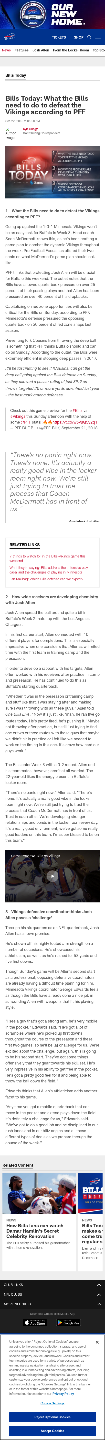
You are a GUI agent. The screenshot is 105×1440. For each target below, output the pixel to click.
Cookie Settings (52, 1403)
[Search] (89, 37)
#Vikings (17, 416)
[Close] (97, 1342)
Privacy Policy (63, 1394)
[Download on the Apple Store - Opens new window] (35, 1323)
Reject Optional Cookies (52, 1417)
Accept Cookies (52, 1431)
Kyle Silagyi (30, 129)
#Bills (78, 410)
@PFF (26, 422)
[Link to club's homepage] (10, 35)
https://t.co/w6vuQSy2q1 (74, 422)
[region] (52, 1387)
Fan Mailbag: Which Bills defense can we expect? (47, 579)
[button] (52, 876)
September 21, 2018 (80, 427)
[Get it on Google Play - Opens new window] (68, 1325)
